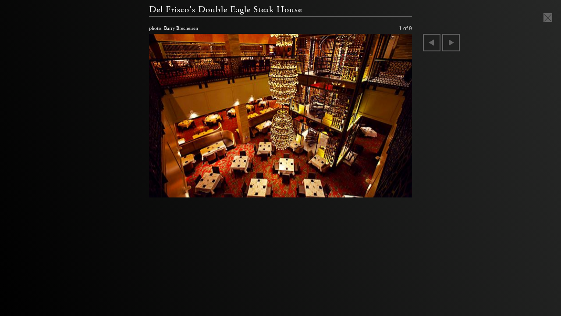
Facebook (374, 189)
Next (451, 42)
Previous (432, 42)
